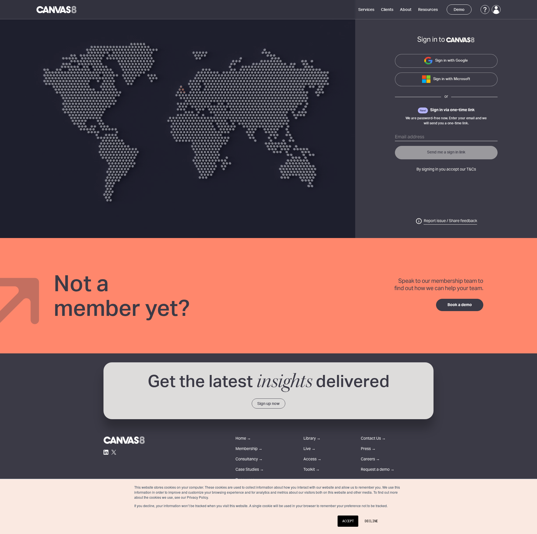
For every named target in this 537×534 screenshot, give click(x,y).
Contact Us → (373, 439)
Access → (312, 460)
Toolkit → (311, 470)
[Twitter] (113, 452)
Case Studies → (249, 470)
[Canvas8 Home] (56, 9)
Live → (309, 449)
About (405, 10)
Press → (368, 449)
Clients (387, 10)
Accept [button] (348, 521)
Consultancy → (249, 460)
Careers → (370, 460)
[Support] (485, 9)
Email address (409, 137)
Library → (312, 439)
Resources (428, 10)
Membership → (248, 449)
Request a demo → (377, 470)
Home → (243, 439)
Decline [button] (371, 521)
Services (366, 10)
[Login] (496, 9)
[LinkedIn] (106, 452)
